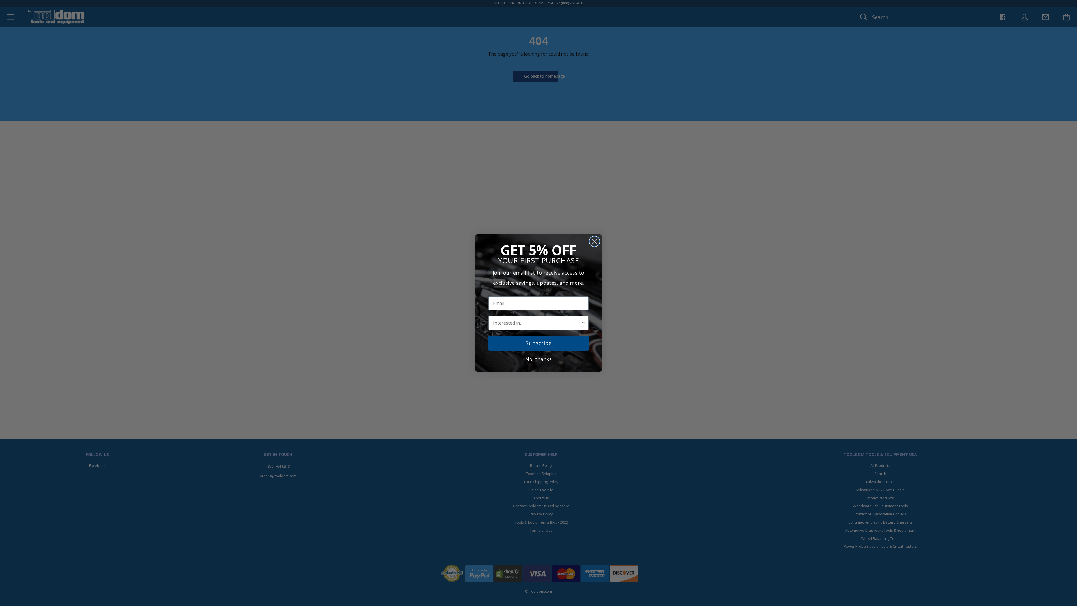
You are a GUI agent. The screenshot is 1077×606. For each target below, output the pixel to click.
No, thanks (538, 359)
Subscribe (538, 343)
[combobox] (537, 323)
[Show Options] (583, 323)
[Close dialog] (594, 241)
